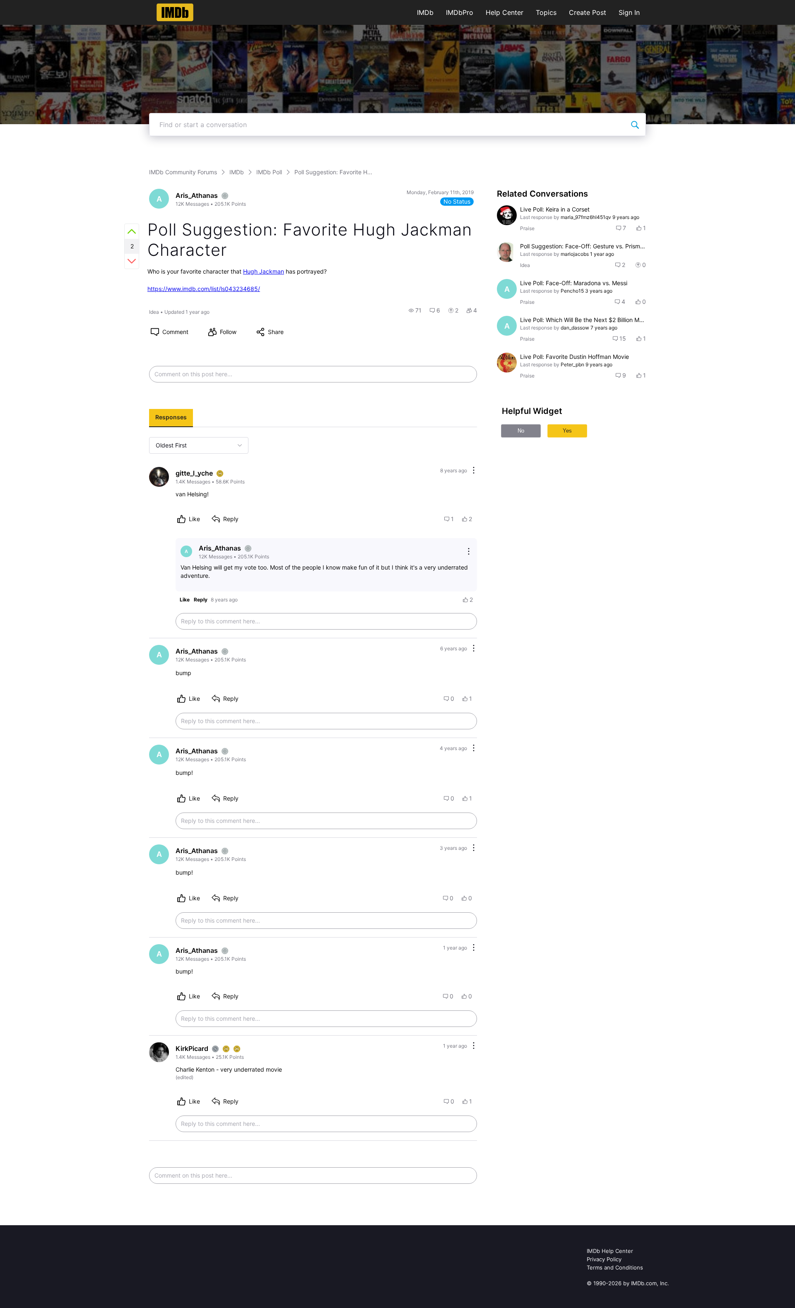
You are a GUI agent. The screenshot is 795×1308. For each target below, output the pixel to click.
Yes (567, 431)
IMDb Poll (269, 172)
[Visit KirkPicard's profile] (159, 1052)
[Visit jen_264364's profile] (507, 215)
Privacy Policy (604, 1259)
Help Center (504, 12)
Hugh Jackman (263, 271)
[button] (415, 310)
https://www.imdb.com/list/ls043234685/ (203, 288)
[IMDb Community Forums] (175, 12)
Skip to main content (34, 6)
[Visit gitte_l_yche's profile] (159, 477)
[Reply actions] (468, 551)
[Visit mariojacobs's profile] (507, 252)
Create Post (587, 12)
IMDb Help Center (610, 1251)
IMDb (425, 12)
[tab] (171, 418)
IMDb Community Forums (183, 172)
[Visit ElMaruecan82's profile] (507, 363)
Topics (546, 12)
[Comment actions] (473, 471)
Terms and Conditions (615, 1267)
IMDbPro (459, 12)
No (521, 431)
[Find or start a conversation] (635, 124)
